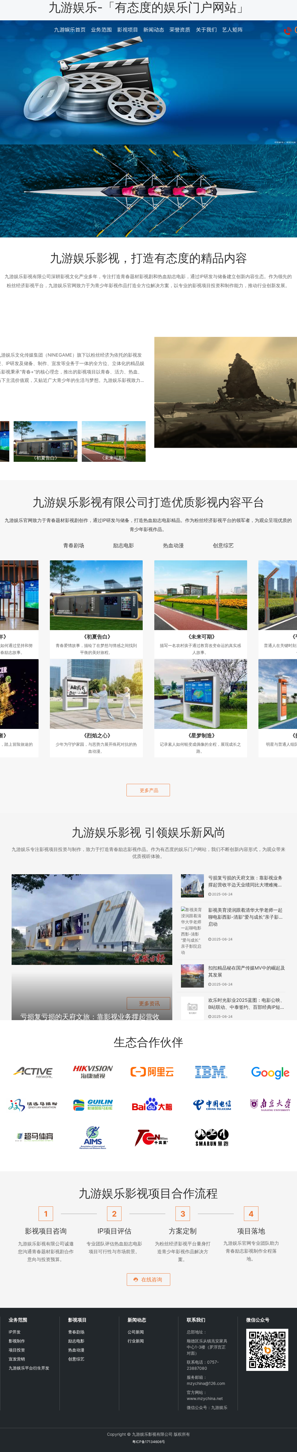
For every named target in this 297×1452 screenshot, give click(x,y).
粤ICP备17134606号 (148, 1442)
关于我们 (206, 29)
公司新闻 (136, 1331)
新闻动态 (153, 29)
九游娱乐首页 (70, 29)
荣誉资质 (179, 29)
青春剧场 (76, 1331)
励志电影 (76, 1340)
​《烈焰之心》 (97, 735)
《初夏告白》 (45, 458)
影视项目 (127, 29)
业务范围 (101, 29)
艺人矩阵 (232, 29)
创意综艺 (76, 1358)
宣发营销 (17, 1358)
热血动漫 (76, 1349)
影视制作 (17, 1340)
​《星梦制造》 (201, 735)
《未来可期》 (114, 458)
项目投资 (17, 1349)
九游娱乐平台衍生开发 (29, 1367)
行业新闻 (136, 1340)
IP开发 (15, 1331)
